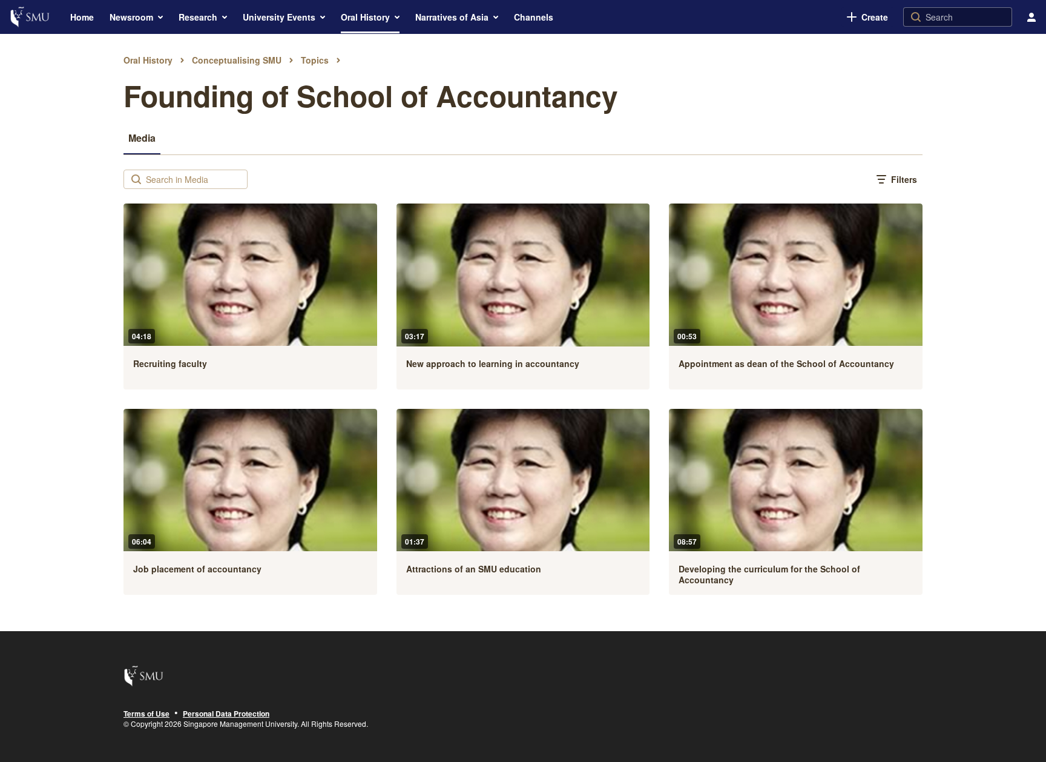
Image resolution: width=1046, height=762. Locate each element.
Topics (315, 60)
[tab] (141, 137)
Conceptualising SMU (236, 60)
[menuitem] (82, 17)
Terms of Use (146, 714)
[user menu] (1031, 17)
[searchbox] (195, 179)
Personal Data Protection (226, 714)
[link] (867, 17)
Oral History (148, 60)
